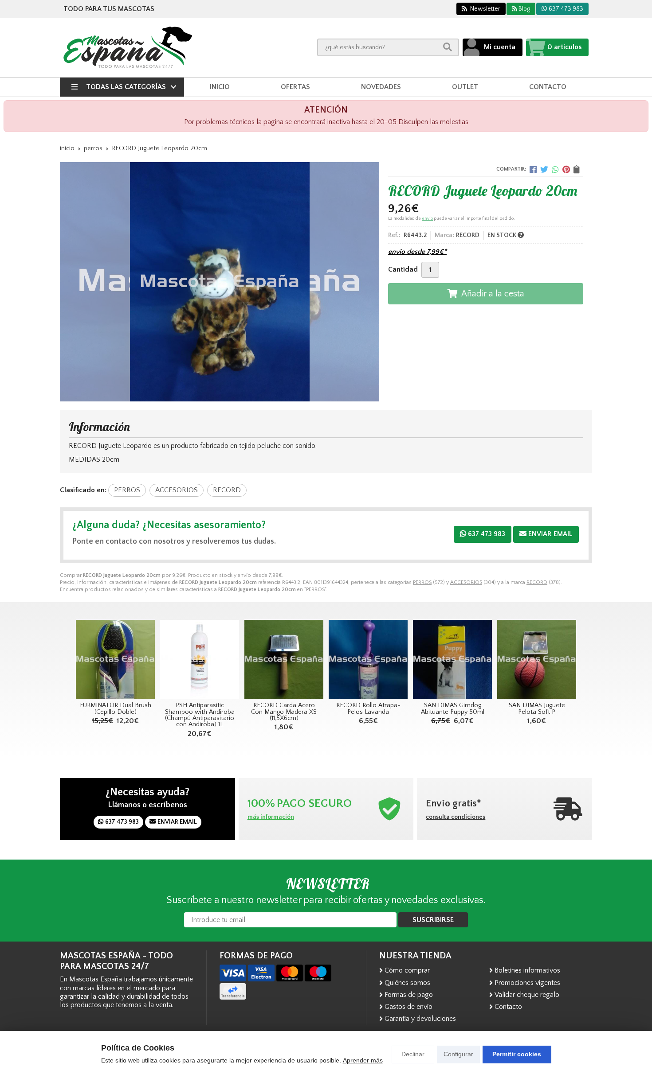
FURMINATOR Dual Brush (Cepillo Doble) (115, 708)
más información (270, 817)
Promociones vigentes (527, 983)
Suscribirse (433, 920)
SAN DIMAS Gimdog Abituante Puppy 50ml (452, 708)
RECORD (536, 582)
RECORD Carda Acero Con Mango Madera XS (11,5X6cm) (284, 712)
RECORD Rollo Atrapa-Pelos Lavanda (368, 708)
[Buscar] (447, 47)
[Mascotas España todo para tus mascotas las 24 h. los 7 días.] (127, 47)
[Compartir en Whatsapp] (555, 169)
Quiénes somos (407, 983)
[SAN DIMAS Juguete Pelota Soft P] (536, 659)
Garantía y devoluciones (420, 1019)
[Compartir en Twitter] (544, 169)
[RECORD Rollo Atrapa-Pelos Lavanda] (368, 659)
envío (427, 218)
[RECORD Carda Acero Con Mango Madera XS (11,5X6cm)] (283, 659)
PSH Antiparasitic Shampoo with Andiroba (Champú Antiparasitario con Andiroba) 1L (200, 715)
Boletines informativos (527, 970)
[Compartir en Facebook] (533, 169)
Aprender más (363, 1060)
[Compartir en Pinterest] (566, 169)
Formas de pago (409, 995)
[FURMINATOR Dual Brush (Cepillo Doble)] (115, 659)
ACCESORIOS (466, 582)
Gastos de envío (408, 1007)
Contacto (508, 1007)
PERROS (422, 582)
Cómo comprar (407, 970)
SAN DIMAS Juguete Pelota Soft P (537, 708)
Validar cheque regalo (527, 995)
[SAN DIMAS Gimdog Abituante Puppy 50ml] (452, 659)
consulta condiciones (455, 817)
